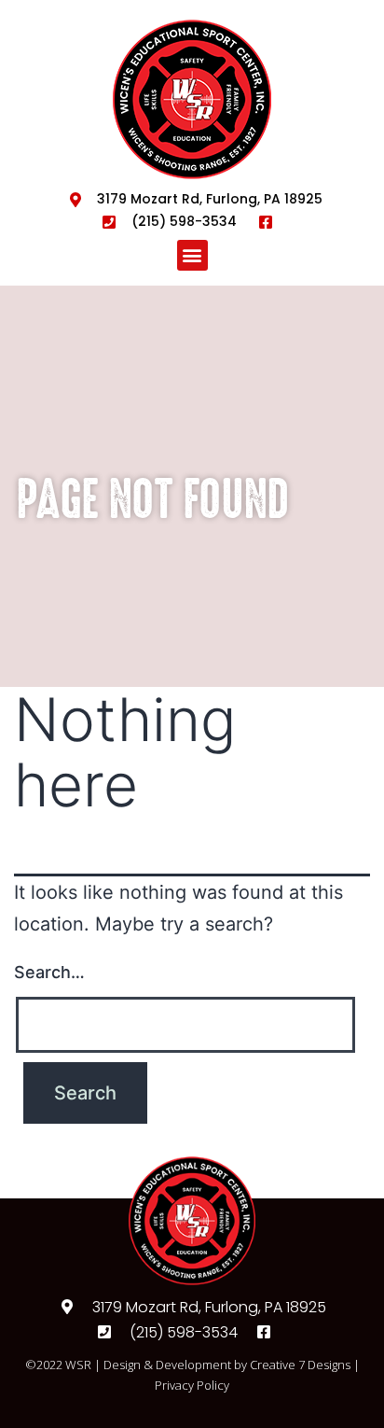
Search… (49, 972)
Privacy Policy (192, 1385)
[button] (192, 255)
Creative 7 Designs (300, 1364)
